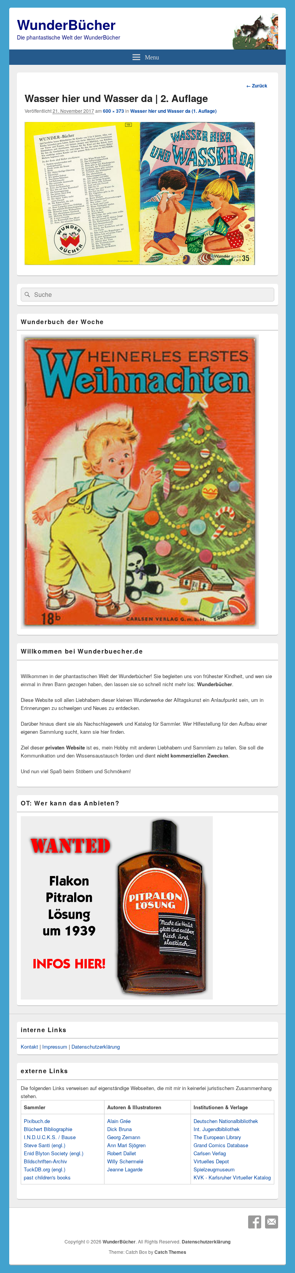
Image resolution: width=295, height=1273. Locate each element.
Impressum (54, 1046)
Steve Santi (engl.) (44, 1145)
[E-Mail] (271, 1222)
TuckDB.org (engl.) (44, 1169)
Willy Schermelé (125, 1161)
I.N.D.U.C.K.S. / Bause (50, 1137)
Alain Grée (119, 1121)
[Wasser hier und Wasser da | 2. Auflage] (140, 262)
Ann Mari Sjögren (126, 1145)
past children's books (47, 1177)
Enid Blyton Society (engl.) (53, 1153)
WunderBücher (66, 24)
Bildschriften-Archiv (45, 1161)
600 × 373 (113, 110)
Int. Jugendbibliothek (217, 1129)
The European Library (217, 1137)
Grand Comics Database (221, 1145)
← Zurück (256, 85)
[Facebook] (254, 1222)
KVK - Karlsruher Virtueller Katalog (232, 1177)
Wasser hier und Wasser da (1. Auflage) (173, 110)
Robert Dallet (121, 1153)
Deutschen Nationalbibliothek (226, 1121)
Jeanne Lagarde (125, 1169)
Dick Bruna (119, 1129)
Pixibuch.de (37, 1121)
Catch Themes (170, 1251)
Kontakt (29, 1046)
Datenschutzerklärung (95, 1046)
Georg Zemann (123, 1137)
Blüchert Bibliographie (48, 1129)
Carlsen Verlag (210, 1153)
